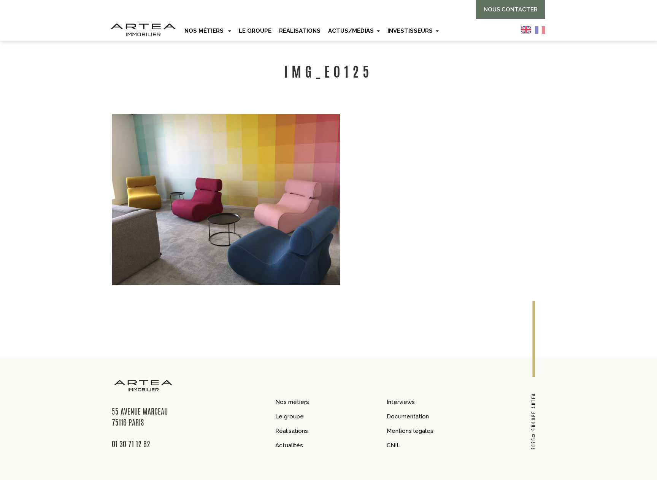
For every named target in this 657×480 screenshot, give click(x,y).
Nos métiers (292, 402)
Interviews (401, 402)
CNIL (393, 445)
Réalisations (291, 431)
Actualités (289, 445)
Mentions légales (410, 431)
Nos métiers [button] (204, 30)
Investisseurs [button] (410, 30)
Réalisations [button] (300, 30)
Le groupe (289, 416)
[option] (542, 29)
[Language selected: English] (535, 29)
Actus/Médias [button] (351, 30)
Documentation (408, 416)
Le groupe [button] (255, 30)
